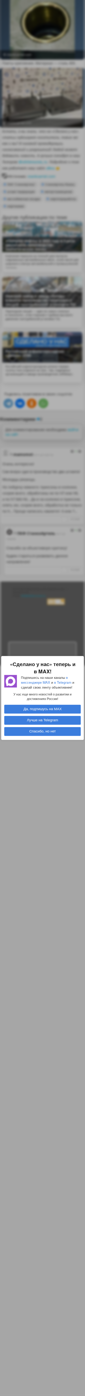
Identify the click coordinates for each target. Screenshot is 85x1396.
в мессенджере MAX (44, 680)
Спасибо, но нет (42, 731)
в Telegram (62, 682)
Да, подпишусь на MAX (43, 709)
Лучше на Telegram (42, 720)
